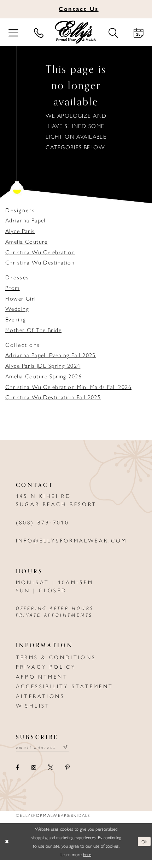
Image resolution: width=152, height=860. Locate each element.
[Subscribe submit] (66, 747)
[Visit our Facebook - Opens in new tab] (17, 767)
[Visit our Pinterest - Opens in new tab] (67, 767)
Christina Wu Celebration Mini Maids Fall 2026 (68, 387)
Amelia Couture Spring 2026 (43, 376)
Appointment (42, 676)
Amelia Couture (26, 241)
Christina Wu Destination (40, 262)
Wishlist (33, 705)
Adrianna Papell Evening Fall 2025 (50, 355)
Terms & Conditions (56, 657)
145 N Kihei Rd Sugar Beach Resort (56, 499)
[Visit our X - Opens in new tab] (51, 767)
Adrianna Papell (26, 220)
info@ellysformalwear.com (71, 540)
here (87, 854)
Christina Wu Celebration (40, 252)
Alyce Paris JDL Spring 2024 (42, 365)
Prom (12, 288)
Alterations (40, 695)
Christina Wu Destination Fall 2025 (53, 397)
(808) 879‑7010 (42, 522)
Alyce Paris (20, 231)
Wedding (17, 308)
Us (78, 9)
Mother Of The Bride (33, 330)
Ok (144, 841)
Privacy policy (46, 666)
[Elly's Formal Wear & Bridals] (76, 32)
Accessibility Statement (64, 686)
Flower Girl (20, 298)
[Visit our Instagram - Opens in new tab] (33, 767)
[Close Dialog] (6, 842)
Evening (15, 319)
